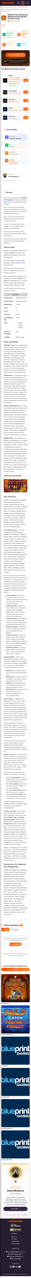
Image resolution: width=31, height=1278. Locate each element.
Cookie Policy (15, 1241)
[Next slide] (25, 485)
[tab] (13, 492)
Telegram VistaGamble (15, 1256)
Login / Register (15, 944)
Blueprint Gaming (22, 7)
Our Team (14, 1239)
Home (2, 7)
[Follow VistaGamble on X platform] (16, 1267)
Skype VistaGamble (15, 1254)
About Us (14, 1237)
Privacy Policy (15, 1243)
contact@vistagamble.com (16, 1252)
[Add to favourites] (3, 25)
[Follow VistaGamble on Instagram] (11, 1267)
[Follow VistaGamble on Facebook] (14, 1267)
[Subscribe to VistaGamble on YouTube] (19, 1267)
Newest (6, 929)
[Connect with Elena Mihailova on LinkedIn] (15, 1181)
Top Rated (15, 929)
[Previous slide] (6, 485)
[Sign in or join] (23, 3)
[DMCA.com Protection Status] (15, 1229)
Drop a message (16, 1258)
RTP (19, 263)
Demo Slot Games (11, 7)
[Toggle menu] (27, 2)
